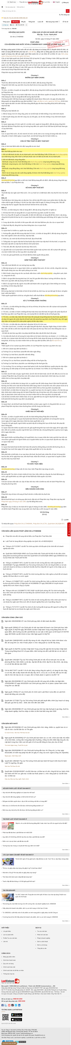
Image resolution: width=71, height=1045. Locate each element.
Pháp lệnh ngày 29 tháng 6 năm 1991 (13, 501)
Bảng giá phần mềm (9, 956)
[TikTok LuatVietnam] (12, 1005)
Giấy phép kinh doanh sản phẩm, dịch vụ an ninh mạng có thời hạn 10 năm (25, 908)
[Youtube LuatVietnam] (9, 1005)
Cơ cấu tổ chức (9, 732)
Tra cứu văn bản (42, 931)
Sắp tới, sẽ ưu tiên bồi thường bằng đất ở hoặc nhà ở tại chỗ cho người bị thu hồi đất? (41, 823)
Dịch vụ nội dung (42, 945)
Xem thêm (65, 717)
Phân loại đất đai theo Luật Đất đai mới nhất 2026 (17, 832)
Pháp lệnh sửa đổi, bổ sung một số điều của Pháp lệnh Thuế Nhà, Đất (29, 536)
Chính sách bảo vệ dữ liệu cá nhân (13, 970)
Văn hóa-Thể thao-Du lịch (22, 732)
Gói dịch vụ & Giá (45, 2)
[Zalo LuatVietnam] (6, 1005)
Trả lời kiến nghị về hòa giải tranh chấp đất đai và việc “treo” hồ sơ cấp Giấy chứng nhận (42, 859)
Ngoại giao (8, 756)
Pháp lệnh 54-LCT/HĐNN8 (23, 523)
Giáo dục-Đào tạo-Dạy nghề (13, 779)
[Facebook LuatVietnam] (2, 1005)
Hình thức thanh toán (9, 960)
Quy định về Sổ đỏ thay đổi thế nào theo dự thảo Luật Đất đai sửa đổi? (24, 837)
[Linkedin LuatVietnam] (19, 1005)
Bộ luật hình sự (57, 340)
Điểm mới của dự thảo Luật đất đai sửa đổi (15, 841)
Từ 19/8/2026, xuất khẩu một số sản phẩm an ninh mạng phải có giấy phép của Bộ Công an (30, 912)
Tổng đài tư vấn (42, 948)
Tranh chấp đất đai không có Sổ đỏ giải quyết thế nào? (19, 881)
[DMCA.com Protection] (20, 1042)
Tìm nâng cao (65, 14)
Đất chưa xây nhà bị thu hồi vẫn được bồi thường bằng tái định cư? (23, 810)
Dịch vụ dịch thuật (42, 941)
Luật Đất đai (29, 1037)
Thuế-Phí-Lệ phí (23, 745)
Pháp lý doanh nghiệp (43, 938)
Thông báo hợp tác (8, 974)
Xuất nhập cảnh (16, 756)
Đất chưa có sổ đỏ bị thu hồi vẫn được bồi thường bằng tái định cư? (23, 805)
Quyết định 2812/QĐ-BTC (56, 523)
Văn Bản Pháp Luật (7, 1037)
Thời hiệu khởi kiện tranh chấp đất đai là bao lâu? (17, 877)
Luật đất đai (32, 52)
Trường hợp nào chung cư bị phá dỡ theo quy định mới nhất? (21, 845)
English (58, 2)
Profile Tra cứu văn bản (10, 938)
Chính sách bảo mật (9, 967)
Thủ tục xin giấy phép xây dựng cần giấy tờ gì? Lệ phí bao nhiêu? (22, 868)
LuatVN (65, 519)
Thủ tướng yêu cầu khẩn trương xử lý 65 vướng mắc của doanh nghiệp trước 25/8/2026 (29, 904)
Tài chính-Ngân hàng (11, 745)
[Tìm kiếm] (68, 11)
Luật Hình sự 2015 (39, 1037)
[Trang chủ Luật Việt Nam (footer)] (35, 981)
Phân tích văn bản (42, 934)
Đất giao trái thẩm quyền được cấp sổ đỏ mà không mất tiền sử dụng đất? (25, 801)
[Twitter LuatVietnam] (16, 1005)
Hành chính (25, 779)
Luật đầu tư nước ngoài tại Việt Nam (48, 101)
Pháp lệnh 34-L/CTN (40, 523)
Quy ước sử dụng (8, 963)
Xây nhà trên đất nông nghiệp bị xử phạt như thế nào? (19, 792)
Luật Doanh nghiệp (19, 1037)
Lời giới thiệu (7, 931)
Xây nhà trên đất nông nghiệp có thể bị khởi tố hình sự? (19, 797)
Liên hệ (5, 941)
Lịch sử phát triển (8, 934)
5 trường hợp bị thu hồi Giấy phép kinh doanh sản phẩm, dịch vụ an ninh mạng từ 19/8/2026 (30, 917)
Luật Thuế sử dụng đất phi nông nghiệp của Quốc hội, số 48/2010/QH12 (29, 541)
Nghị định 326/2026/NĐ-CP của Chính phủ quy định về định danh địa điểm (30, 621)
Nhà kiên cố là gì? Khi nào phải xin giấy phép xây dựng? (19, 872)
